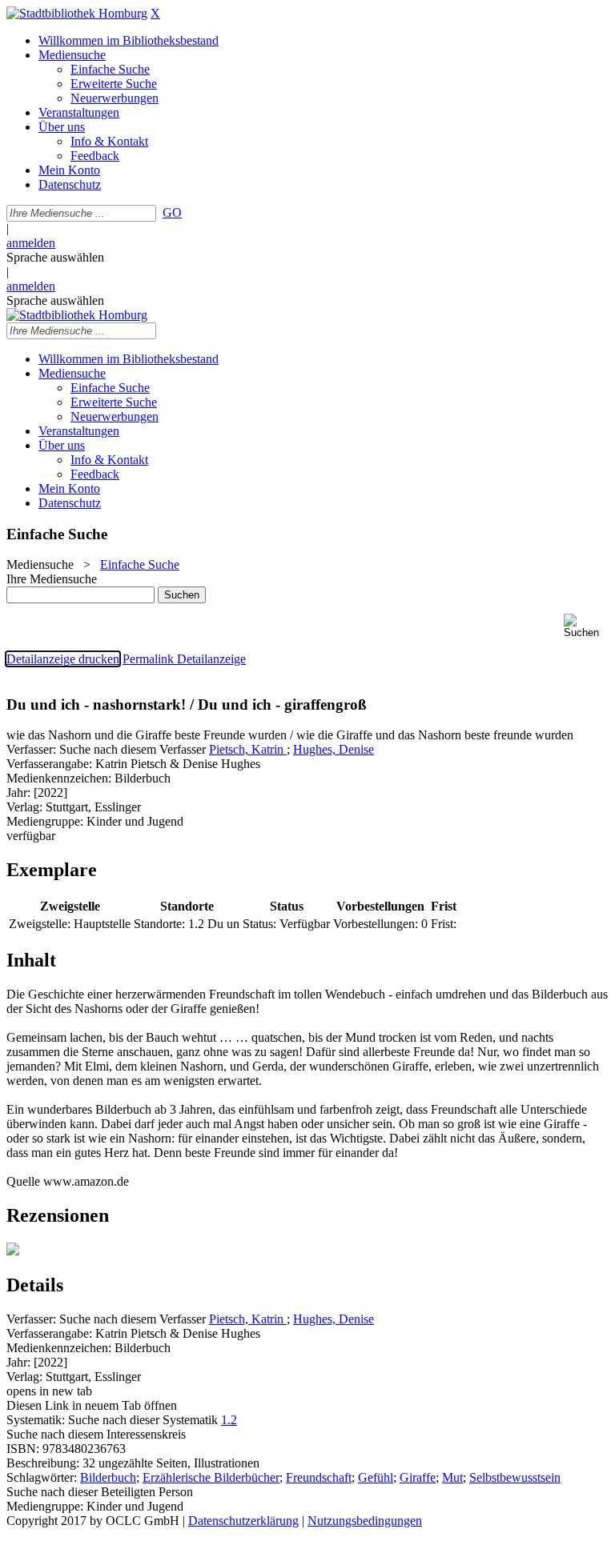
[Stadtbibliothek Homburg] (76, 13)
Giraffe (418, 1477)
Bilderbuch (108, 1477)
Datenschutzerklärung (243, 1520)
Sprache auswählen (55, 257)
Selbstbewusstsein (515, 1477)
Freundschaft (319, 1477)
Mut (452, 1477)
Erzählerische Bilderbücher (211, 1477)
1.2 (229, 1420)
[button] (586, 626)
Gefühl (375, 1477)
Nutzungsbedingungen (365, 1520)
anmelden (30, 243)
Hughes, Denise (333, 749)
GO (172, 212)
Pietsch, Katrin (248, 749)
